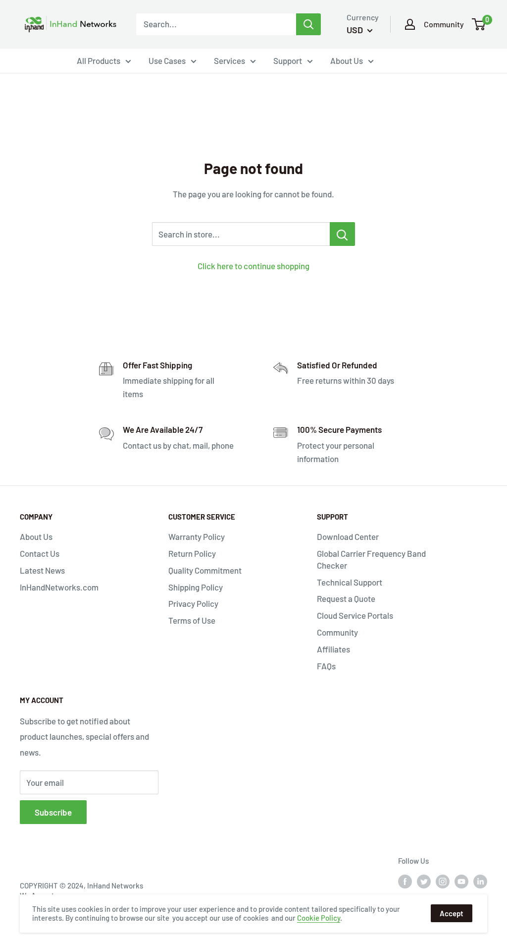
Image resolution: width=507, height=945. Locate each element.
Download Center (348, 536)
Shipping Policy (195, 587)
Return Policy (192, 553)
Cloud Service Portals (355, 615)
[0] (479, 24)
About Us (36, 536)
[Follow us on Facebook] (405, 881)
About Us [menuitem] (346, 60)
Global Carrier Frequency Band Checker (371, 559)
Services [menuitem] (229, 60)
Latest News (42, 570)
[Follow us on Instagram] (443, 881)
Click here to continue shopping (253, 266)
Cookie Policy (318, 917)
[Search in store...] (342, 234)
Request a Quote (346, 598)
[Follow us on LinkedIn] (480, 881)
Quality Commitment (205, 570)
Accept (451, 913)
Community (444, 24)
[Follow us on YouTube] (461, 881)
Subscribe (53, 812)
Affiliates (333, 649)
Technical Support (349, 582)
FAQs (326, 666)
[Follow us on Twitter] (424, 881)
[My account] (410, 24)
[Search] (308, 24)
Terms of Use (191, 620)
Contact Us (39, 553)
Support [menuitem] (287, 60)
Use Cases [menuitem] (167, 60)
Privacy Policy (193, 603)
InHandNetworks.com (59, 587)
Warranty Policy (196, 536)
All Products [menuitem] (98, 60)
